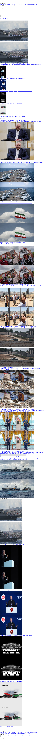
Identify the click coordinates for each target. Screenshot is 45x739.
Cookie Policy (27, 733)
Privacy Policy (21, 733)
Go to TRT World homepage (6, 18)
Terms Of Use (16, 733)
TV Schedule (3, 733)
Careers (11, 733)
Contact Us (8, 733)
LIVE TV (3, 3)
